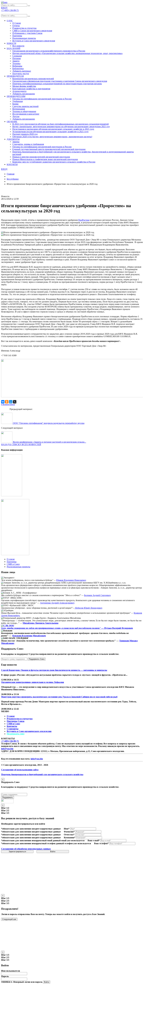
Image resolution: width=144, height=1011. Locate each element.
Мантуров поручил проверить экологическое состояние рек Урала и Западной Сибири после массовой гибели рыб (59, 697)
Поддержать (7, 797)
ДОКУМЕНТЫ (13, 139)
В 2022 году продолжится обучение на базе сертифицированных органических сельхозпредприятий (60, 124)
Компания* (69, 837)
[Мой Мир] (10, 401)
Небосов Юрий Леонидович (88, 608)
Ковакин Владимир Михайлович (29, 635)
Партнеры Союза (15, 721)
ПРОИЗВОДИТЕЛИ (15, 76)
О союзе (11, 716)
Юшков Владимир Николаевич (71, 580)
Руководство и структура (19, 718)
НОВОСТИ (11, 43)
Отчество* (69, 834)
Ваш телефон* (101, 843)
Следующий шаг (9, 919)
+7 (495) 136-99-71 (10, 741)
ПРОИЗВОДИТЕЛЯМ (16, 96)
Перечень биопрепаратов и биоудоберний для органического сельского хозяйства (42, 774)
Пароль (5, 976)
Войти (52, 851)
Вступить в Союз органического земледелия (33, 41)
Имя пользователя (10, 971)
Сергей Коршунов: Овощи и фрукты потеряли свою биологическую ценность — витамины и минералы (54, 670)
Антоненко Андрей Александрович (57, 603)
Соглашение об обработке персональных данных (26, 849)
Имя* (66, 829)
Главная (10, 174)
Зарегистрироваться (17, 851)
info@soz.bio (7, 748)
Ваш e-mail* (94, 840)
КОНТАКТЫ (12, 164)
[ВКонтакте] (2, 401)
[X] (14, 401)
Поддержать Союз (36, 659)
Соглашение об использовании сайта (19, 769)
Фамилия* (69, 831)
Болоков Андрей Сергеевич (97, 595)
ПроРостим (83, 220)
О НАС (10, 21)
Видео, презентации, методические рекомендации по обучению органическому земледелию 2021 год (61, 126)
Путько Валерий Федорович (118, 628)
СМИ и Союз (13, 724)
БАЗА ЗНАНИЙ (13, 48)
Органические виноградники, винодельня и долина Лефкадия (32, 682)
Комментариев (8, 404)
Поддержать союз (15, 734)
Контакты (12, 726)
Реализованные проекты (24, 38)
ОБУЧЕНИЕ (12, 122)
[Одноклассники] (6, 401)
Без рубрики (13, 179)
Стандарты (12, 729)
